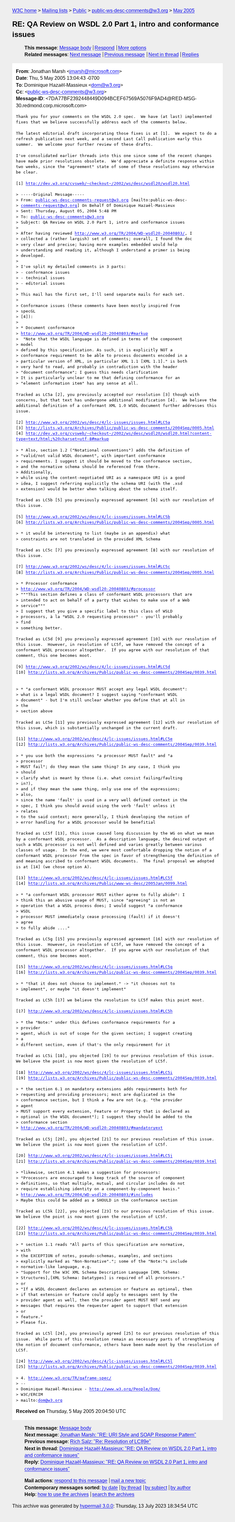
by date (110, 1487)
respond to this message (80, 1480)
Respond (104, 47)
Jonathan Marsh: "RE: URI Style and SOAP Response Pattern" (128, 1434)
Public (80, 10)
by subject (156, 1487)
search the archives (113, 1494)
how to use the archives (63, 1494)
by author (180, 1487)
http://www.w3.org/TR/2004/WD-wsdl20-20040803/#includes (87, 1194)
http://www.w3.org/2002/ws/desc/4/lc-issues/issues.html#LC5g (100, 966)
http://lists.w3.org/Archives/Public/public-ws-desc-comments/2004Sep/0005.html (120, 428)
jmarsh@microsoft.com (94, 71)
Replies (190, 54)
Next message (85, 54)
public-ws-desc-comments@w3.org (130, 10)
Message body (75, 47)
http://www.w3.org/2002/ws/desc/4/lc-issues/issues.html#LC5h (100, 1011)
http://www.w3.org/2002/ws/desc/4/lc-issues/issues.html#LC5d (98, 666)
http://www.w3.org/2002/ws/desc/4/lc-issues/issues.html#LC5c (98, 566)
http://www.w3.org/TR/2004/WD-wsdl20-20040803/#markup (84, 333)
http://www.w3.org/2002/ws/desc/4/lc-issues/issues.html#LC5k (100, 1228)
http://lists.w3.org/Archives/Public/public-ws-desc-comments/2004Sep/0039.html (122, 672)
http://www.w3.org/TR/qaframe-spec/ (69, 1378)
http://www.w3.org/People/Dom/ (124, 1389)
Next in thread (163, 54)
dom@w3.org (105, 85)
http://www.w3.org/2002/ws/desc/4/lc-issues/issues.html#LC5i (100, 1072)
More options (132, 47)
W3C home (24, 10)
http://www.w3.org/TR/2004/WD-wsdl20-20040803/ (130, 233)
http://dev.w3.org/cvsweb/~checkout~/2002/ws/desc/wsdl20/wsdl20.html (108, 183)
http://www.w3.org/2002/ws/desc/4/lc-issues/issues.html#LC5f (100, 878)
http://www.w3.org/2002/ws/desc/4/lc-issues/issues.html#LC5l (100, 1361)
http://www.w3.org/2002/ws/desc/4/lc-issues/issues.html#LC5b (98, 516)
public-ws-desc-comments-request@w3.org (82, 200)
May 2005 (184, 10)
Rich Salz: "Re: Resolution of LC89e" (110, 1441)
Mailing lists (55, 10)
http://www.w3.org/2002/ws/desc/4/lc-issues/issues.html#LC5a (98, 422)
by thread (131, 1487)
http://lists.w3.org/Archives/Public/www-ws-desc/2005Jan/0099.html (107, 883)
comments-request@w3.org (49, 205)
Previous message (124, 54)
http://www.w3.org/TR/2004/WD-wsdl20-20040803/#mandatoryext (92, 1127)
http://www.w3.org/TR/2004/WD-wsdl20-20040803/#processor (88, 589)
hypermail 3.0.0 (96, 1506)
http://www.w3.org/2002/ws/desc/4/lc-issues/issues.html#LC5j (100, 1155)
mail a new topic (128, 1480)
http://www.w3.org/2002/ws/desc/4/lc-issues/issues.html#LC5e (100, 739)
